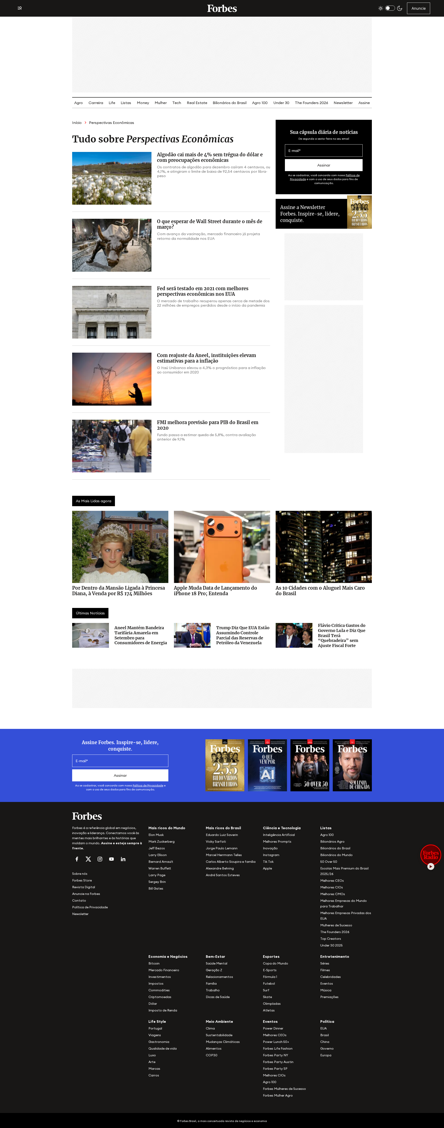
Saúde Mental (216, 963)
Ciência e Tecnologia (282, 828)
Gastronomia (158, 1042)
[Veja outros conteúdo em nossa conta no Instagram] (100, 859)
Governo (327, 1048)
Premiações (329, 997)
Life (112, 102)
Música (325, 990)
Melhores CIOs (331, 887)
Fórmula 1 (270, 977)
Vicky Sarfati (216, 841)
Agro (78, 102)
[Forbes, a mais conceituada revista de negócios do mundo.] (107, 816)
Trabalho (213, 990)
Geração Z (214, 970)
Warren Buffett (159, 868)
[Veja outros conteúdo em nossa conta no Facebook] (76, 859)
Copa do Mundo (275, 963)
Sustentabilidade (219, 1035)
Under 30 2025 (331, 945)
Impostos (155, 983)
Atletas (269, 1010)
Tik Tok (268, 862)
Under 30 (281, 102)
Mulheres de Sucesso (336, 925)
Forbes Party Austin (278, 1062)
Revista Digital (83, 887)
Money (143, 102)
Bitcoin (154, 963)
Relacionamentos (219, 977)
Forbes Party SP (275, 1068)
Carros (153, 1075)
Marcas (154, 1068)
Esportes (271, 956)
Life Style (157, 1021)
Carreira (96, 102)
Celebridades (330, 977)
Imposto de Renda (162, 1010)
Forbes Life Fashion (278, 1048)
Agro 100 (260, 102)
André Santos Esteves (223, 875)
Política (327, 1021)
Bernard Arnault (160, 862)
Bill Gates (155, 888)
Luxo (152, 1055)
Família (211, 983)
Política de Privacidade (148, 785)
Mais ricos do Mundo (166, 828)
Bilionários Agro (332, 841)
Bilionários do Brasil (230, 102)
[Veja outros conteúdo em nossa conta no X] (88, 859)
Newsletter (343, 102)
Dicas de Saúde (218, 997)
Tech (176, 102)
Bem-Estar (215, 956)
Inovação (270, 848)
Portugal (155, 1028)
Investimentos (159, 977)
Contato (79, 900)
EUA (323, 1028)
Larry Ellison (157, 855)
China (324, 1042)
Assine (364, 102)
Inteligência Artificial (279, 835)
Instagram (271, 855)
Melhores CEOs (332, 880)
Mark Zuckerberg (161, 841)
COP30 (211, 1055)
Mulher (161, 102)
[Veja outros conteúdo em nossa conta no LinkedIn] (123, 859)
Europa (325, 1055)
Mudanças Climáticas (223, 1042)
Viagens (154, 1035)
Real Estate (197, 102)
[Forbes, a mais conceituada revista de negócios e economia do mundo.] (222, 8)
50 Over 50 (328, 862)
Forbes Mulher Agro (278, 1095)
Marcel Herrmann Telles (224, 855)
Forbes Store (82, 880)
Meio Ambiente (219, 1021)
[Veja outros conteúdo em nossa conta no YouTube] (111, 859)
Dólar (152, 1004)
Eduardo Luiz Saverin (222, 835)
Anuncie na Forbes (86, 894)
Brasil (324, 1035)
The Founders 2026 (311, 102)
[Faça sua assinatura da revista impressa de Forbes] (224, 764)
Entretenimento (334, 956)
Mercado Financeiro (163, 970)
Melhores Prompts (277, 841)
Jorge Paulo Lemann (221, 848)
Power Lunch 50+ (276, 1042)
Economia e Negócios (168, 956)
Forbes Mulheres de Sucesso (284, 1089)
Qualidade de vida (162, 1048)
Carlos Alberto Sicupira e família (231, 862)
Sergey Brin (157, 882)
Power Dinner (273, 1028)
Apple (267, 868)
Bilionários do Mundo (336, 855)
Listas (126, 102)
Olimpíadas (272, 1004)
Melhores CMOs (332, 894)
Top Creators (330, 939)
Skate (267, 997)
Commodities (159, 990)
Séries (324, 963)
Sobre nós (79, 874)
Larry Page (156, 875)
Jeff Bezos (156, 848)
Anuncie (419, 8)
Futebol (269, 983)
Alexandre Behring (220, 868)
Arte (151, 1062)
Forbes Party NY (275, 1055)
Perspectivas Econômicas (111, 122)
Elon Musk (156, 835)
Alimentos (214, 1048)
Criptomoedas (159, 997)
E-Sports (270, 970)
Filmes (325, 970)
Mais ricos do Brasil (223, 828)
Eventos (326, 983)
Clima (210, 1028)
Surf (266, 990)
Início (77, 122)
